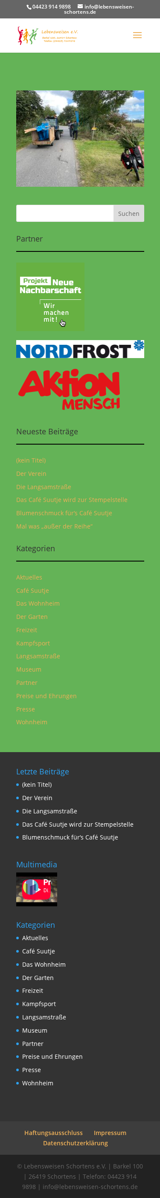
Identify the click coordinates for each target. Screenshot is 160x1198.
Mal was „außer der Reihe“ (54, 526)
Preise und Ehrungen (46, 696)
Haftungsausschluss (53, 1133)
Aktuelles (29, 577)
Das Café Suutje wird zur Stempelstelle (72, 500)
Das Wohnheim (38, 603)
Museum (28, 669)
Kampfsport (33, 643)
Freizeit (26, 630)
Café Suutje (32, 590)
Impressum (110, 1133)
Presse (25, 709)
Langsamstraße (38, 656)
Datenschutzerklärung (75, 1143)
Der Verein (31, 473)
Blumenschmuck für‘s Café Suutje (64, 513)
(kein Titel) (31, 460)
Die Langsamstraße (43, 487)
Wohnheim (31, 722)
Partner (27, 682)
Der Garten (32, 616)
